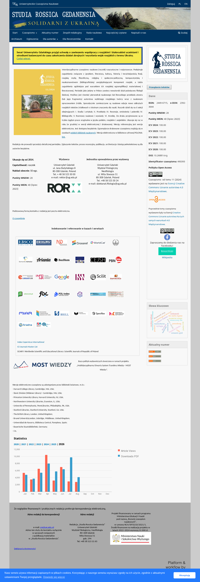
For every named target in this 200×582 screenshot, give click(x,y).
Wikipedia (167, 257)
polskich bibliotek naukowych (83, 133)
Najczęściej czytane (116, 32)
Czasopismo (28, 32)
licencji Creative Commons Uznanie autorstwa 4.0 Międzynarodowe (167, 187)
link (63, 137)
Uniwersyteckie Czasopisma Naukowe (38, 3)
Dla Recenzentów (72, 38)
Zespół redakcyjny (72, 32)
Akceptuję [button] (184, 575)
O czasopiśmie (18, 218)
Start (15, 32)
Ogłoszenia (32, 38)
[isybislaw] (98, 294)
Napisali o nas (138, 32)
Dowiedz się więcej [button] (54, 577)
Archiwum (16, 38)
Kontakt (89, 38)
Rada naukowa (94, 32)
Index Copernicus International (30, 342)
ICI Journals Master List (27, 347)
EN (186, 3)
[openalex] (98, 315)
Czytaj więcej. (24, 59)
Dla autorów (49, 38)
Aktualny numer (50, 32)
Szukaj (184, 32)
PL (180, 3)
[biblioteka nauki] (79, 296)
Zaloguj (171, 3)
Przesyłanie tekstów (159, 87)
